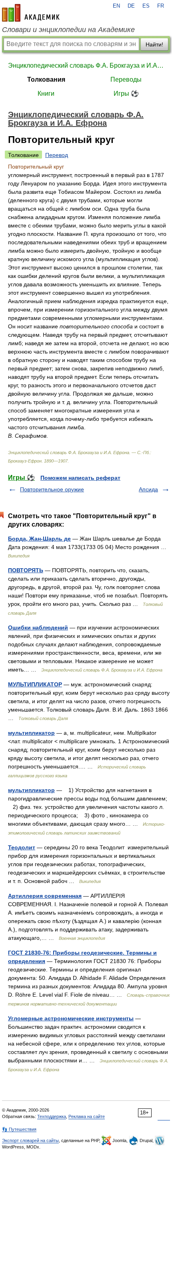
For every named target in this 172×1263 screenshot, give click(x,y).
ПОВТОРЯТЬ (25, 570)
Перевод (56, 155)
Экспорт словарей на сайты (30, 1140)
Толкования (46, 79)
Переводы (126, 79)
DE (131, 6)
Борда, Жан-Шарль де (39, 538)
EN (116, 6)
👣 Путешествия (19, 1129)
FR (160, 6)
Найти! (154, 44)
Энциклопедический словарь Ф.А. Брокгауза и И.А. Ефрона (86, 65)
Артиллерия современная (45, 896)
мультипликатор (31, 733)
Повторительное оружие (52, 489)
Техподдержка (51, 1116)
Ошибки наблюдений (38, 627)
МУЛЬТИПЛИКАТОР (35, 684)
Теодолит (21, 847)
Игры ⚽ (126, 93)
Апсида (148, 489)
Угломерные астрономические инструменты (71, 1018)
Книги (46, 93)
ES (146, 6)
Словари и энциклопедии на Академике (68, 30)
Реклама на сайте (86, 1116)
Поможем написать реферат (80, 478)
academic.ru (31, 13)
